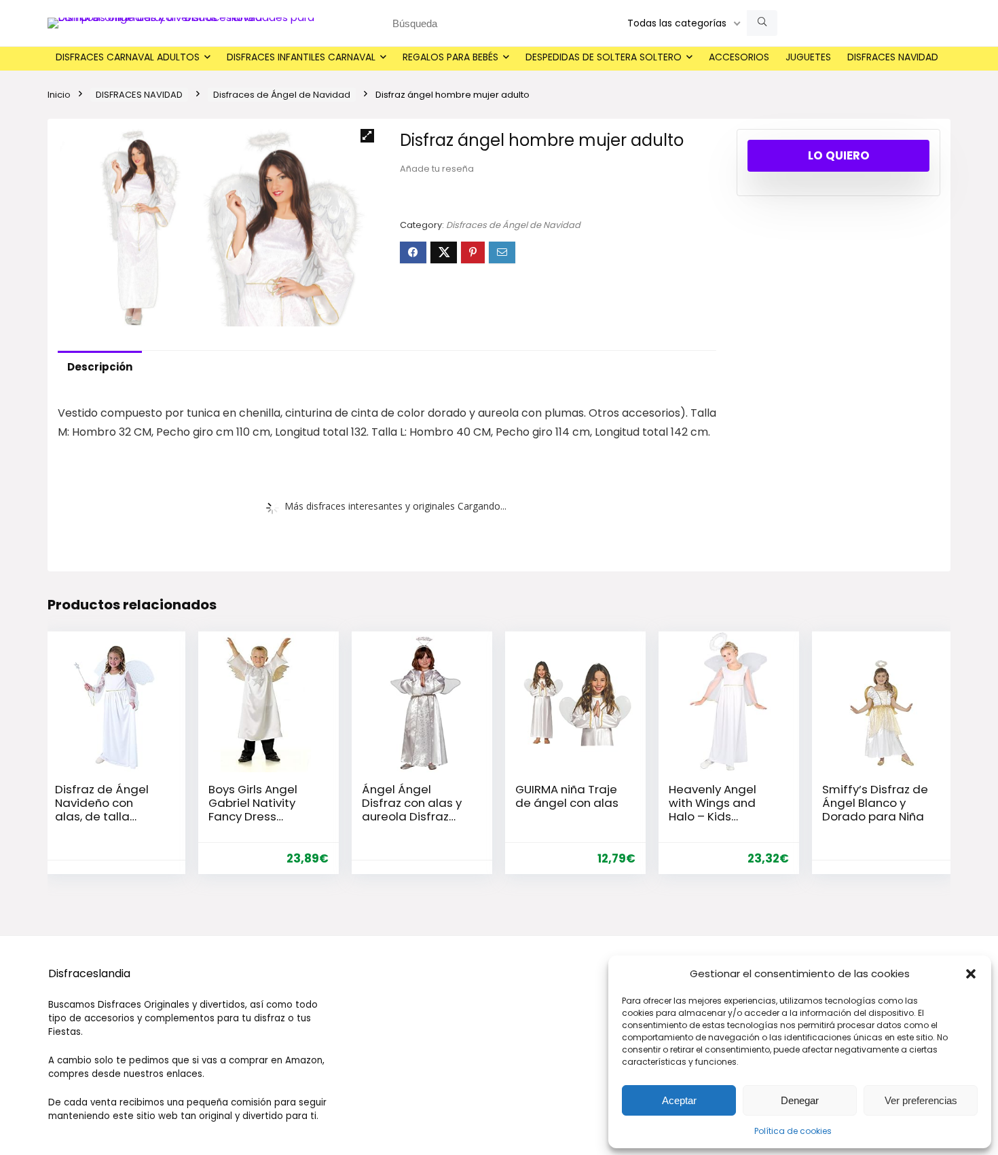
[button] (971, 974)
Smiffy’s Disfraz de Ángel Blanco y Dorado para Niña (875, 803)
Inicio (59, 94)
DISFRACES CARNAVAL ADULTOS (128, 57)
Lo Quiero (839, 155)
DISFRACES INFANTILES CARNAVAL (301, 57)
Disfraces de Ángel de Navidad (281, 94)
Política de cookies (793, 1131)
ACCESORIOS (739, 57)
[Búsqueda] (762, 23)
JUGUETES (808, 57)
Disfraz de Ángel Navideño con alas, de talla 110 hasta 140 (102, 809)
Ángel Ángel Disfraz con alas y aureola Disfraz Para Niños (412, 809)
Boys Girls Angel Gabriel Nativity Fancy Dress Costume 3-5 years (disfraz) (252, 816)
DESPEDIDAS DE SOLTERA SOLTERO (603, 57)
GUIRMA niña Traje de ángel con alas (566, 796)
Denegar (800, 1100)
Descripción (99, 367)
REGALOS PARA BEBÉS (450, 57)
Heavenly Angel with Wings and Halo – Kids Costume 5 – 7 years (712, 816)
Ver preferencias (921, 1100)
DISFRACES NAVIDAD (892, 57)
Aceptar (679, 1100)
